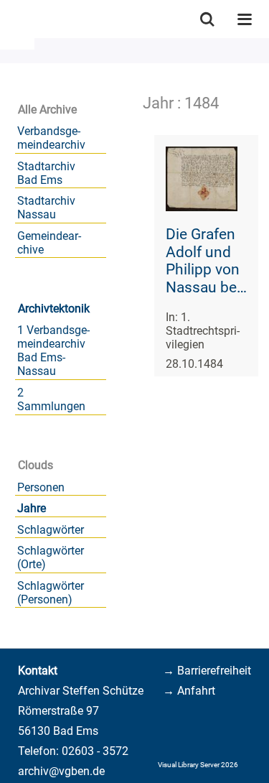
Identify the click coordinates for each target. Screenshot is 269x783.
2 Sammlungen (51, 399)
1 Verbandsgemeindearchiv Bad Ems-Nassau (53, 350)
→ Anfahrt (189, 691)
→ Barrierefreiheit (207, 670)
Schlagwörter (50, 530)
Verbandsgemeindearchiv (51, 138)
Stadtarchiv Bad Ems (46, 173)
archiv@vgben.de (61, 771)
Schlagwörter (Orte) (50, 557)
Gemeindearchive (49, 242)
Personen (41, 487)
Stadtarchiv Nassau (46, 207)
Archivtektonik (54, 308)
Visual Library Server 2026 (198, 765)
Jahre (31, 508)
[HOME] (7, 19)
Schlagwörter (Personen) (50, 592)
